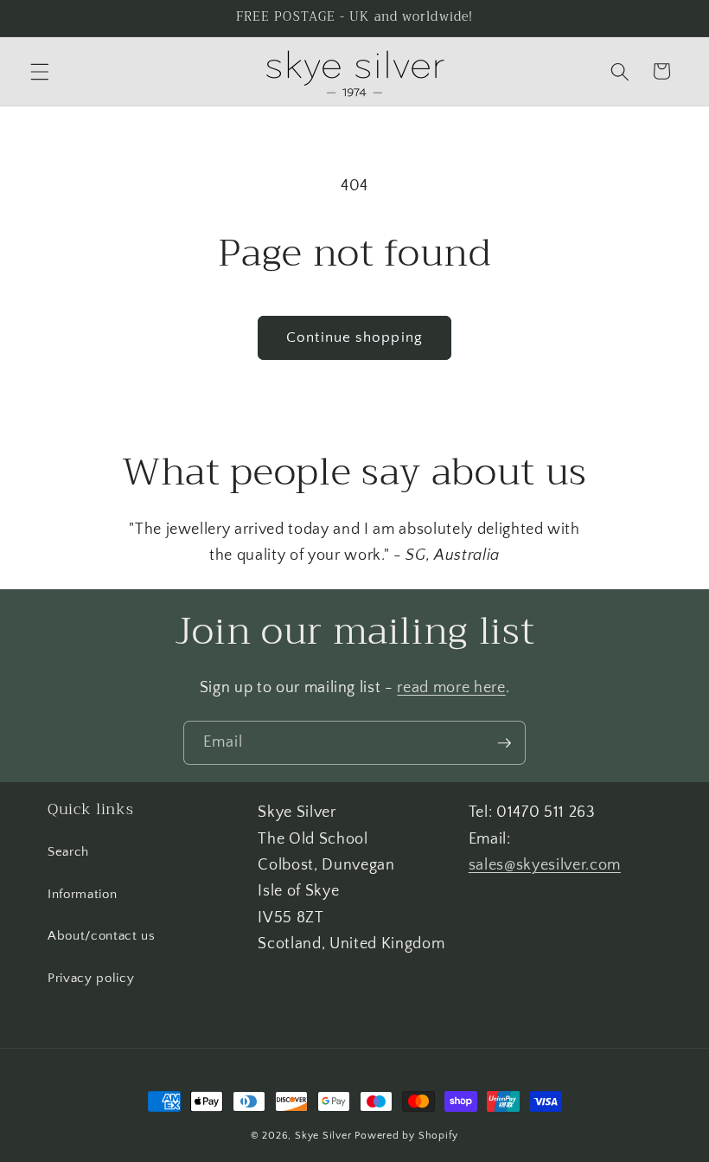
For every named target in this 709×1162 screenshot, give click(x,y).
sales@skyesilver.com (545, 865)
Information (82, 894)
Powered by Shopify (406, 1135)
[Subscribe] (504, 743)
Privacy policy (91, 978)
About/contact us (102, 935)
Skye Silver (323, 1135)
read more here (451, 688)
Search (68, 851)
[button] (40, 71)
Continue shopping (354, 337)
